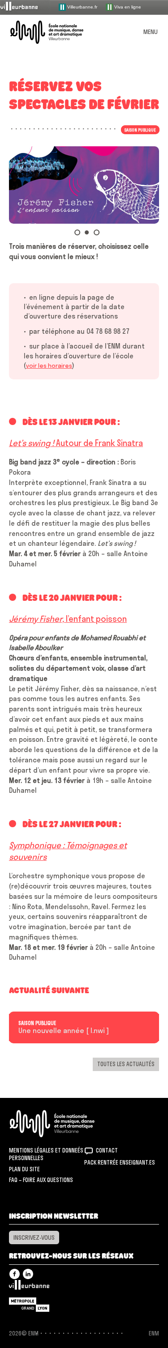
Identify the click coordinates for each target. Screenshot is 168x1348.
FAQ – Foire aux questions (41, 1179)
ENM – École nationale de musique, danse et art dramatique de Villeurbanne (57, 32)
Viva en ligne (127, 6)
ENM (64, 1123)
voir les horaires (49, 365)
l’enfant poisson (68, 618)
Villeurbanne (29, 1287)
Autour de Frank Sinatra (76, 443)
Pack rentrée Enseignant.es (119, 1162)
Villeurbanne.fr (81, 6)
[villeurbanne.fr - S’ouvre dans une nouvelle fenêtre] (25, 7)
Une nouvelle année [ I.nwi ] (63, 1030)
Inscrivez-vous (34, 1237)
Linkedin (28, 1274)
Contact (107, 1150)
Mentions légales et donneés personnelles (46, 1154)
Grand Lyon (29, 1304)
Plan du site (24, 1169)
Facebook (14, 1274)
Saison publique (37, 1023)
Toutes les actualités (126, 1063)
